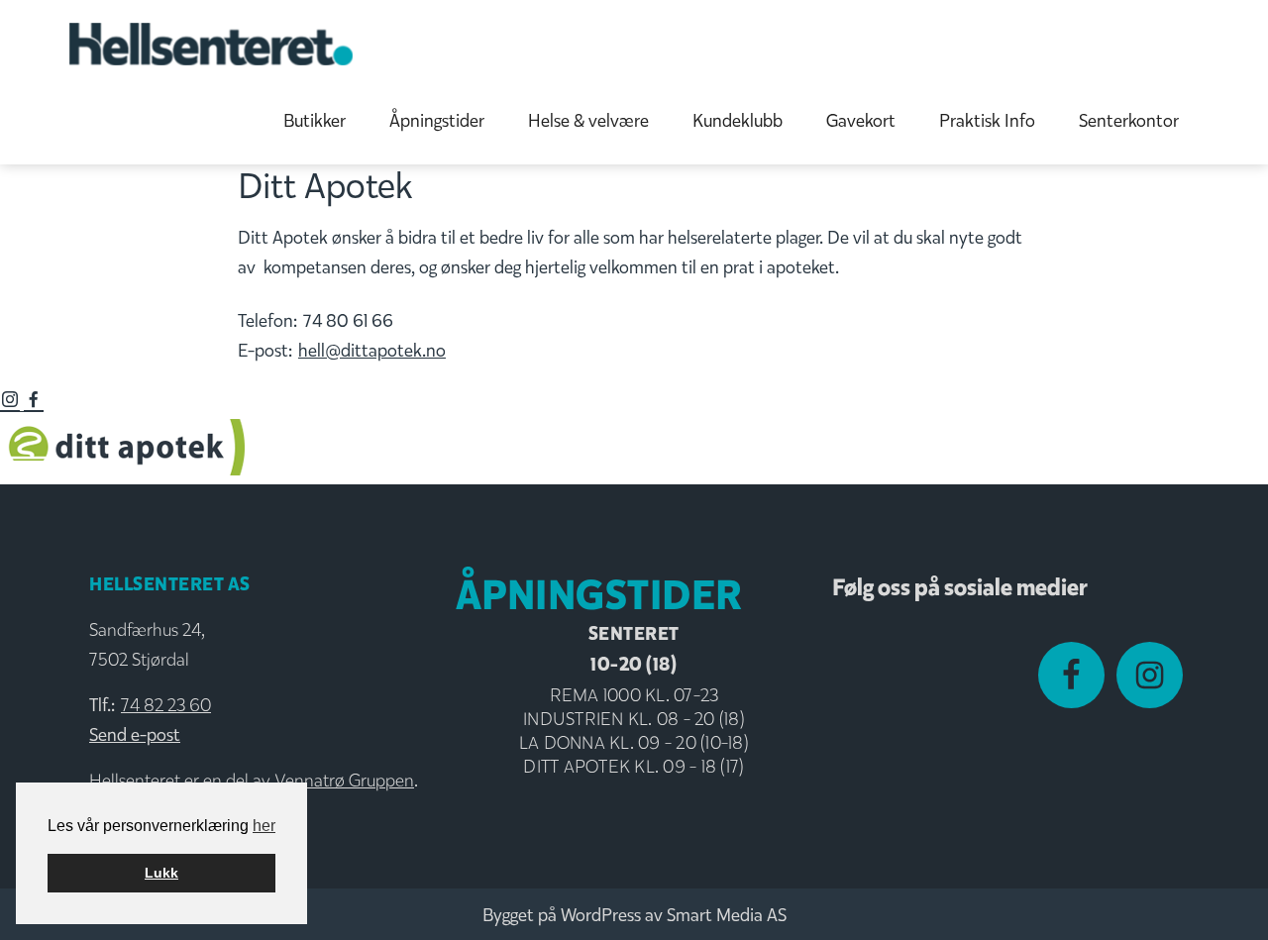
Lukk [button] (161, 873)
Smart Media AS (727, 914)
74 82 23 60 (166, 705)
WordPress (601, 914)
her (264, 825)
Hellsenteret (211, 43)
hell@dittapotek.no (372, 350)
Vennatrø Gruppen (344, 780)
